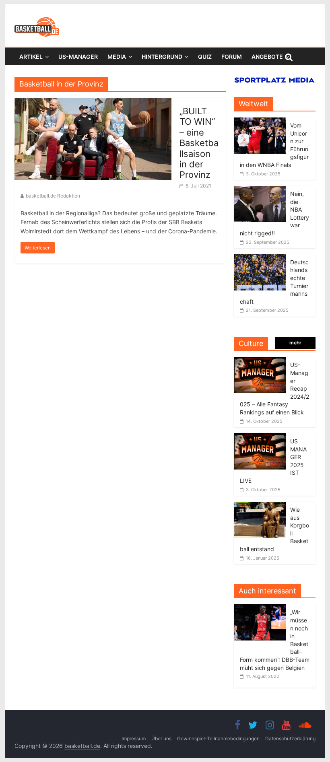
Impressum (134, 738)
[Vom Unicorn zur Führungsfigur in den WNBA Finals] (260, 121)
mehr (295, 343)
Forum (231, 56)
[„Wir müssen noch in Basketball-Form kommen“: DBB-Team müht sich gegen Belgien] (262, 608)
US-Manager (78, 56)
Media (116, 56)
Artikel (31, 56)
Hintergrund (162, 56)
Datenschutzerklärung (290, 738)
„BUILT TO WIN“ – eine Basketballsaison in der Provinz (199, 143)
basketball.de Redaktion (53, 196)
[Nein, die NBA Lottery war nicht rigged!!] (260, 190)
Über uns (161, 738)
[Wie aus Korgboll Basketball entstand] (260, 506)
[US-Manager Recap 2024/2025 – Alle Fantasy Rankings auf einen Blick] (260, 361)
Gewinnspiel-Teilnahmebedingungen (218, 738)
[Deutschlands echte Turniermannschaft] (260, 258)
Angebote (267, 56)
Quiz (205, 56)
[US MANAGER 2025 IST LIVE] (260, 437)
